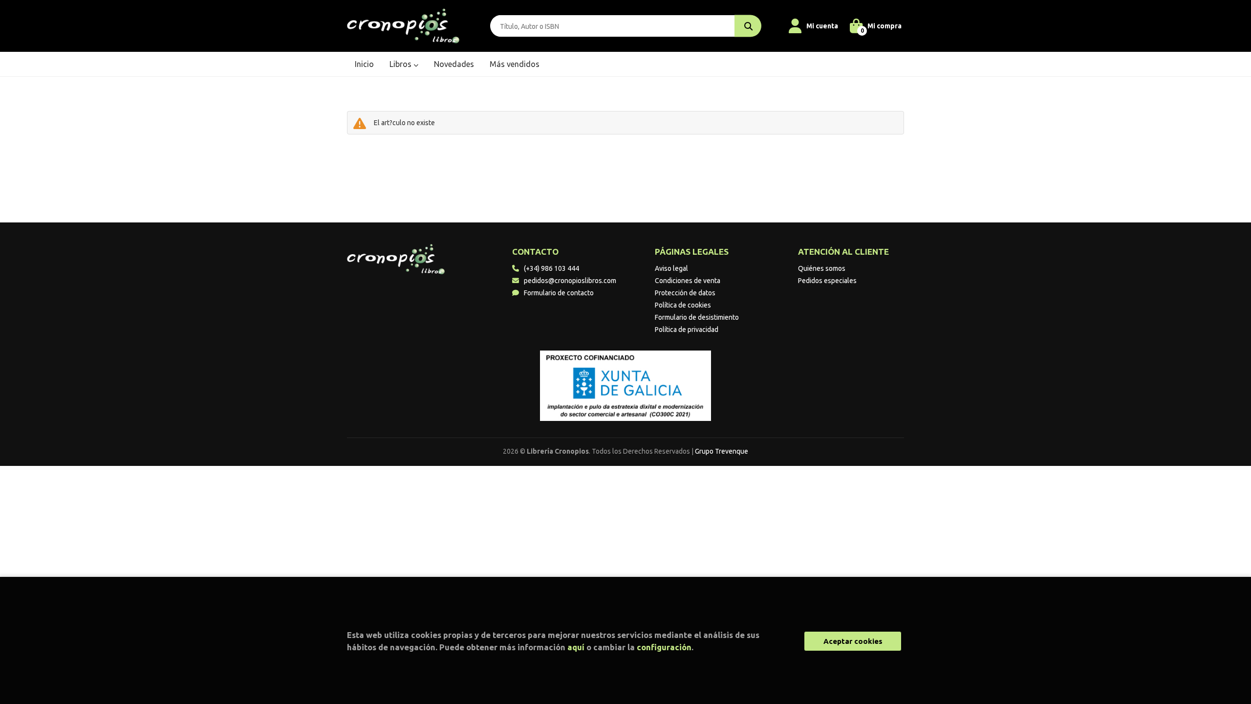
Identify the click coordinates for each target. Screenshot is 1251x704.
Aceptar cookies (853, 641)
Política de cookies (683, 305)
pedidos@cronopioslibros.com (570, 281)
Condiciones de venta (687, 281)
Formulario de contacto (559, 293)
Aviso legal (671, 268)
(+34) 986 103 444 (551, 268)
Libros (401, 64)
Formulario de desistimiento (697, 317)
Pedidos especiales (827, 281)
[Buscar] (747, 26)
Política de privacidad (686, 329)
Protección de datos (685, 293)
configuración (664, 647)
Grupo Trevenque (721, 451)
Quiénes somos (821, 268)
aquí (575, 647)
